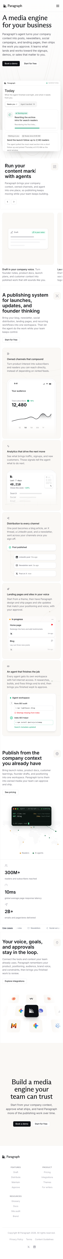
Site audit (15, 1211)
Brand (16, 1216)
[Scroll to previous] (7, 201)
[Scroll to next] (14, 201)
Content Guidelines (44, 1239)
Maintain (16, 1182)
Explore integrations (14, 981)
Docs (15, 1206)
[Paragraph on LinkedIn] (34, 1247)
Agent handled (28, 104)
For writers (47, 1187)
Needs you (12, 104)
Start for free (30, 63)
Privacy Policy (16, 1239)
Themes (47, 1182)
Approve (16, 1187)
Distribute (16, 1177)
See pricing (10, 792)
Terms (29, 1239)
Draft (15, 1172)
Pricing (47, 1172)
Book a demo (11, 63)
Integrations (47, 1177)
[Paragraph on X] (28, 1247)
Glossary (15, 1201)
